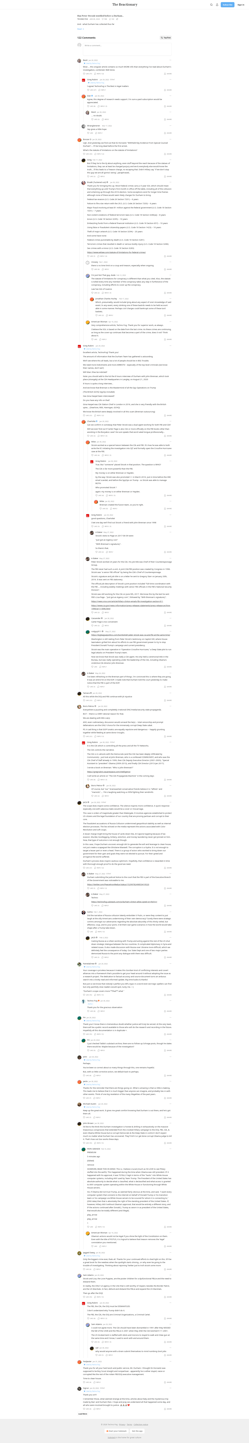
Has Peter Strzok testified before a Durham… (100, 15)
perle (85, 1081)
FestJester (87, 1361)
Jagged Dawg (89, 1252)
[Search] (211, 4)
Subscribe (227, 4)
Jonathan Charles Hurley (106, 298)
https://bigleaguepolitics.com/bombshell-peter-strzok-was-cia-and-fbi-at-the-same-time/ (130, 635)
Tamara (86, 693)
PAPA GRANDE (93, 1148)
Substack (112, 1437)
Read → (80, 29)
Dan (89, 95)
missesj (94, 262)
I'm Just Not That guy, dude (103, 275)
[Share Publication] (217, 4)
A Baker (98, 532)
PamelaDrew (88, 963)
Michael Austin (89, 1103)
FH (84, 1017)
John (85, 1056)
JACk (85, 802)
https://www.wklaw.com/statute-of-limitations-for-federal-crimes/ (116, 252)
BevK (85, 60)
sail (96, 1347)
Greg (89, 159)
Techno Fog (82, 19)
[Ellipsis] (170, 60)
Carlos (90, 912)
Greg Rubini (92, 79)
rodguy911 (96, 631)
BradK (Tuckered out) (96, 182)
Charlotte (91, 421)
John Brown (88, 1123)
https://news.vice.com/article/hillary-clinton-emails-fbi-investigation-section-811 (127, 601)
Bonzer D (87, 139)
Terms (129, 1424)
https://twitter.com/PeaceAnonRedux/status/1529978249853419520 (118, 884)
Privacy (122, 1424)
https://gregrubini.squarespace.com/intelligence (108, 771)
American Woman (99, 321)
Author (90, 1004)
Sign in (241, 4)
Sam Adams (88, 1275)
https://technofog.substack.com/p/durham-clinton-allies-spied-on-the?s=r (124, 901)
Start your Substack (118, 1431)
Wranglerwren (93, 125)
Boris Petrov (88, 706)
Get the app (137, 1431)
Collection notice (141, 1424)
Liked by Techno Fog (93, 63)
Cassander (96, 618)
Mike (93, 441)
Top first (167, 38)
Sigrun (86, 1388)
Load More (82, 1414)
